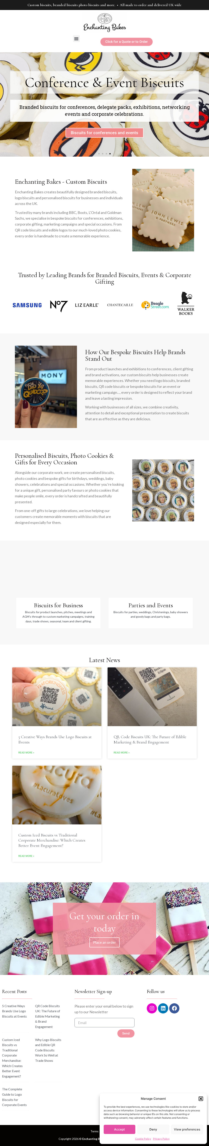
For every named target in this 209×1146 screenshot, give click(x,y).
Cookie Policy (143, 1138)
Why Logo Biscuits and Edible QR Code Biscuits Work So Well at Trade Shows (48, 1050)
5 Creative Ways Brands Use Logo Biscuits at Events (14, 1011)
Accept (119, 1129)
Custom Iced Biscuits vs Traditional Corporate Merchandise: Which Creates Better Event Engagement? (51, 840)
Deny (153, 1129)
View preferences (187, 1129)
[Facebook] (174, 1008)
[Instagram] (152, 1008)
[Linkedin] (163, 1008)
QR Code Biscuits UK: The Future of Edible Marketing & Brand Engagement (150, 739)
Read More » (26, 752)
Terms (94, 1131)
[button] (201, 1099)
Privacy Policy (161, 1138)
